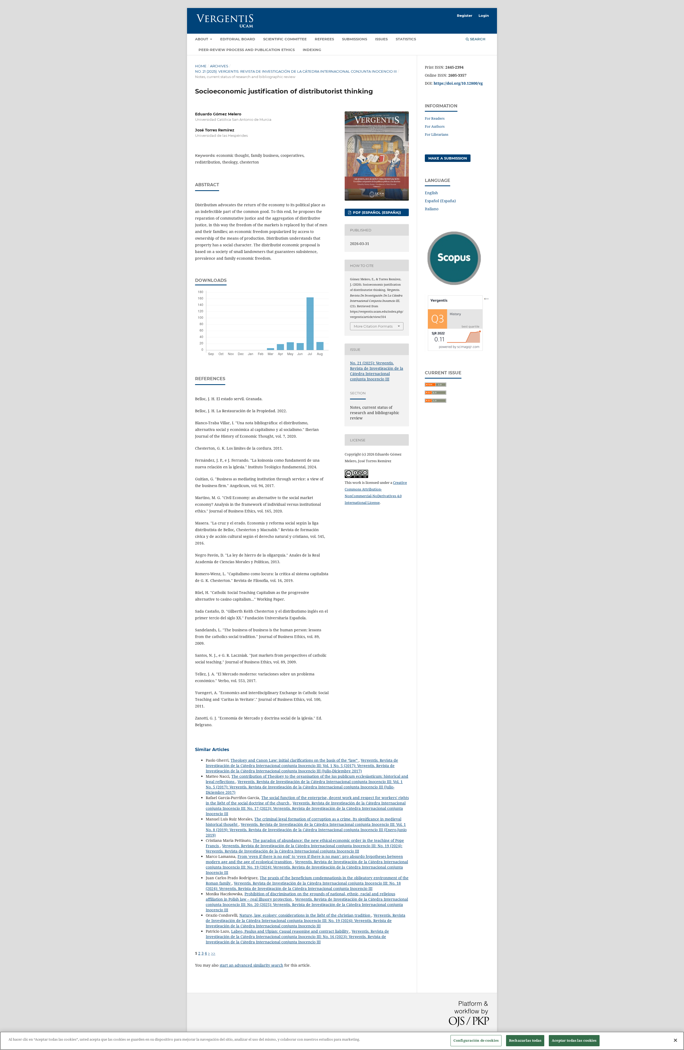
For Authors (435, 126)
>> (213, 953)
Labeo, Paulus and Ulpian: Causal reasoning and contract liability (290, 931)
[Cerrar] (675, 1040)
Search (477, 39)
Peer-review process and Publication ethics (247, 50)
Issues (381, 39)
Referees (324, 39)
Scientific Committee (285, 39)
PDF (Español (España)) (376, 212)
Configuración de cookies (476, 1040)
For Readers (435, 118)
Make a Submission (447, 158)
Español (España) (440, 200)
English (431, 192)
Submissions (354, 39)
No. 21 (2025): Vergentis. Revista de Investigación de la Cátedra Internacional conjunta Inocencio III (296, 71)
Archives (219, 66)
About (202, 39)
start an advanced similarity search (251, 965)
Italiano (431, 208)
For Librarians (436, 134)
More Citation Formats (373, 326)
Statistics (406, 39)
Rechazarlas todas (525, 1040)
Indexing (312, 50)
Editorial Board (237, 39)
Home (201, 66)
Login (484, 15)
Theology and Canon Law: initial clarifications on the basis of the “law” (295, 760)
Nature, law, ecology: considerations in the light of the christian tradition (305, 915)
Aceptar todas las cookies (574, 1040)
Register (464, 15)
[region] (342, 1041)
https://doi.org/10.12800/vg (458, 83)
